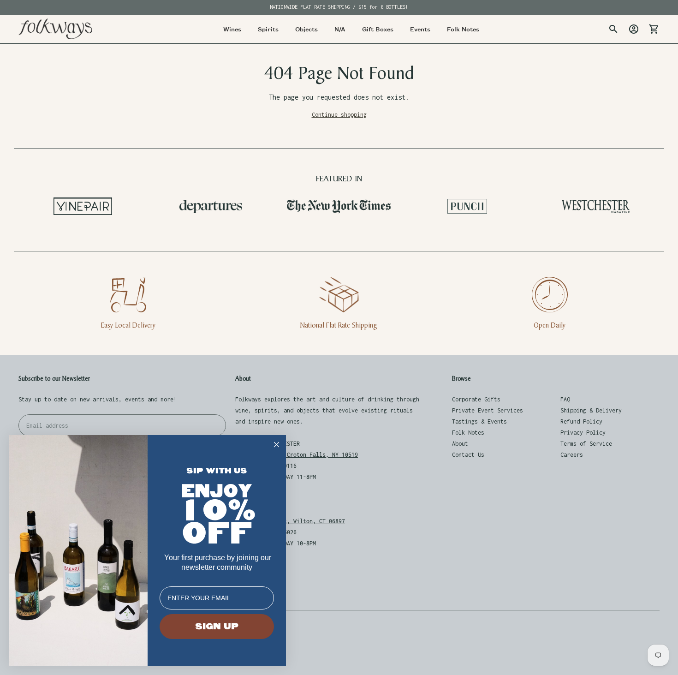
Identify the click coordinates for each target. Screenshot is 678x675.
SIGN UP (216, 626)
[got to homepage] (55, 28)
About (460, 443)
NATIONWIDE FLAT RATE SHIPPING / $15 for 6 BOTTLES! (339, 7)
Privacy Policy (583, 432)
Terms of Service (586, 443)
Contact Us (468, 454)
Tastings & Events (479, 421)
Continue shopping (339, 114)
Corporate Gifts (476, 399)
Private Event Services (487, 410)
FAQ (565, 399)
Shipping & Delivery (591, 410)
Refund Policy (581, 421)
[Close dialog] (276, 444)
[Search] (613, 29)
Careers (571, 454)
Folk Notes (468, 432)
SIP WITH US (216, 471)
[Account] (634, 29)
